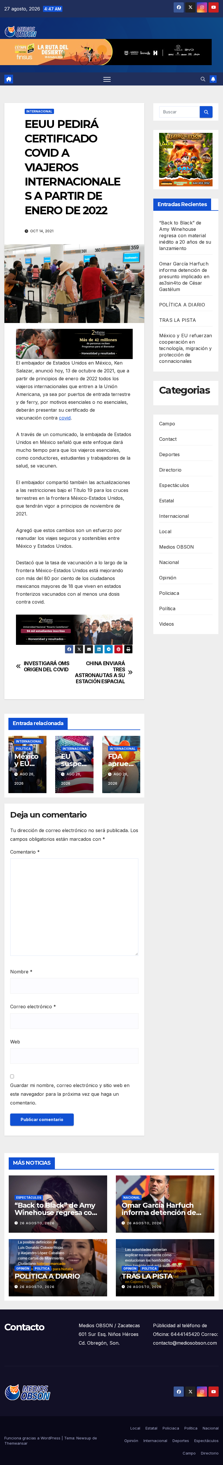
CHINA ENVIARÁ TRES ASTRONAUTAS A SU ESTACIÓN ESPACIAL (100, 672)
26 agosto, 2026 (37, 1223)
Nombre (21, 972)
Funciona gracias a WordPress (33, 1438)
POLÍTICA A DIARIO (182, 305)
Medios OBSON (176, 547)
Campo (167, 424)
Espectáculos (174, 485)
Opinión (167, 578)
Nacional (169, 562)
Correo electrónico (33, 1006)
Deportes (169, 454)
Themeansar (16, 1443)
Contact (168, 439)
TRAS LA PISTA (177, 320)
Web (15, 1042)
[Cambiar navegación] (107, 78)
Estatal (166, 501)
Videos (166, 624)
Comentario (25, 852)
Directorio (170, 470)
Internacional (39, 111)
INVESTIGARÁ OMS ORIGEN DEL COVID (46, 666)
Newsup (83, 1438)
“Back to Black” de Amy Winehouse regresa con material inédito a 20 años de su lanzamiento (185, 235)
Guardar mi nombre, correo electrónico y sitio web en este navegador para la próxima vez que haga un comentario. (70, 1094)
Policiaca (169, 593)
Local (165, 531)
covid (65, 418)
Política (23, 748)
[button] (203, 79)
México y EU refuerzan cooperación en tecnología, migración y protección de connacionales (185, 348)
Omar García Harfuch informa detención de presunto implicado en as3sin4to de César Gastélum (184, 276)
